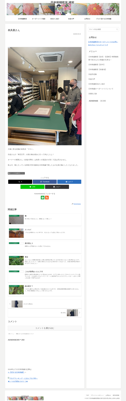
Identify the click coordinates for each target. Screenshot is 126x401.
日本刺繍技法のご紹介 (96, 84)
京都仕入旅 (92, 94)
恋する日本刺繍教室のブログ (17, 173)
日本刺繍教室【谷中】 (96, 65)
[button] (57, 187)
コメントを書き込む (44, 328)
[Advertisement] (22, 353)
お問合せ (108, 395)
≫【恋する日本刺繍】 (16, 372)
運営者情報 (116, 395)
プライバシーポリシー (97, 395)
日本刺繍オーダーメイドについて (100, 89)
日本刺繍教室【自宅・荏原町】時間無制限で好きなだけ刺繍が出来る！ (103, 58)
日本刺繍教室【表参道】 (97, 69)
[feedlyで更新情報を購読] (42, 197)
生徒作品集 (92, 74)
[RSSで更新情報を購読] (47, 197)
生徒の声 (91, 79)
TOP (87, 395)
